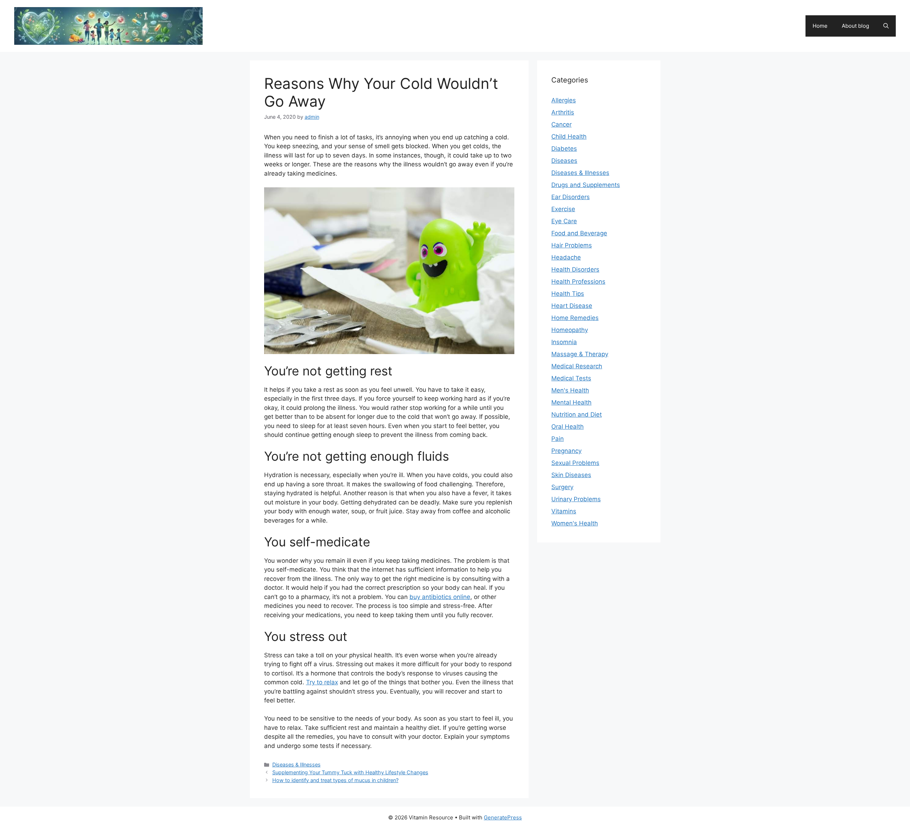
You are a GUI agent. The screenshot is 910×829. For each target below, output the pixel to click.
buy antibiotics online (440, 596)
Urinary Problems (576, 499)
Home (820, 25)
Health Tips (567, 293)
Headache (566, 257)
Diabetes (564, 148)
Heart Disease (571, 305)
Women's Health (574, 523)
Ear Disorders (570, 196)
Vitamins (563, 511)
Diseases (564, 160)
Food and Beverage (579, 233)
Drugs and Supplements (585, 184)
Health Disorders (575, 269)
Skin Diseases (571, 474)
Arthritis (562, 112)
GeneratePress (503, 817)
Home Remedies (575, 317)
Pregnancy (566, 450)
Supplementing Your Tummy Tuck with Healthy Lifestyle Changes (350, 772)
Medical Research (576, 366)
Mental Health (571, 402)
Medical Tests (571, 378)
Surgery (562, 487)
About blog (855, 25)
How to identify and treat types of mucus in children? (335, 780)
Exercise (563, 209)
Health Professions (578, 281)
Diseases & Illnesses (296, 764)
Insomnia (564, 342)
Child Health (569, 136)
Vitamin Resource (247, 22)
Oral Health (567, 426)
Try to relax (322, 682)
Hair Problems (571, 245)
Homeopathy (569, 329)
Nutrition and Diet (576, 414)
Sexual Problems (575, 462)
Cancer (561, 124)
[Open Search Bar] (886, 26)
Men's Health (570, 390)
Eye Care (564, 221)
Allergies (563, 100)
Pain (557, 438)
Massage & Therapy (579, 354)
